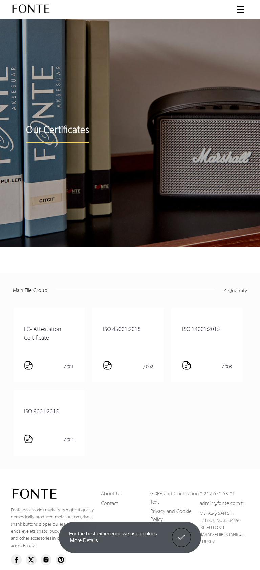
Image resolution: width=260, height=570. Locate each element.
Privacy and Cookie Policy (171, 514)
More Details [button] (84, 540)
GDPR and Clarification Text (174, 497)
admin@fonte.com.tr (222, 502)
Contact (109, 502)
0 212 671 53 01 (217, 493)
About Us (111, 493)
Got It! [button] (181, 532)
